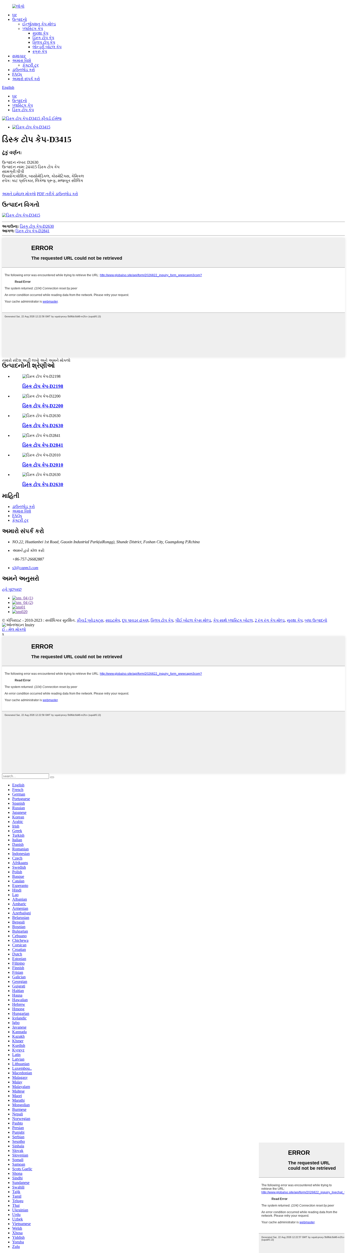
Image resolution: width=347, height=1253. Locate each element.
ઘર (14, 15)
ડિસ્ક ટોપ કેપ (43, 38)
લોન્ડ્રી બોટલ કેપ (47, 47)
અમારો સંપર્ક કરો (26, 79)
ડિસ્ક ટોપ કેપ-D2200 (42, 405)
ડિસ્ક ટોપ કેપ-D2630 (37, 226)
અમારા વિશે (21, 60)
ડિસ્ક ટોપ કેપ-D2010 (42, 465)
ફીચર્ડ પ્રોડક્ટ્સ (90, 620)
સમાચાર (19, 56)
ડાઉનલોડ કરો (23, 70)
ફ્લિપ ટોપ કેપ (44, 42)
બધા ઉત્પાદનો (316, 620)
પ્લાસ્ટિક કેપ (32, 28)
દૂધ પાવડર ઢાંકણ (135, 620)
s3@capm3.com (25, 568)
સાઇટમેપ (112, 620)
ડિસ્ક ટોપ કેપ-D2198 (42, 386)
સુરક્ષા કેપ (40, 33)
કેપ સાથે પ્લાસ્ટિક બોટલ (233, 620)
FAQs (17, 74)
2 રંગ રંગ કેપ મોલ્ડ (270, 620)
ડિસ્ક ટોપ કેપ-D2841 (32, 231)
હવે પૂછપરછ (12, 589)
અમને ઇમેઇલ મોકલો (19, 194)
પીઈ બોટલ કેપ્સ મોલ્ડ (193, 620)
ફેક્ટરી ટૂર (30, 65)
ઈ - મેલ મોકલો (14, 629)
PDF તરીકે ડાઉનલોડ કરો (57, 194)
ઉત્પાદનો (19, 19)
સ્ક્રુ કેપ (40, 51)
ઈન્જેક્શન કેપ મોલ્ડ (39, 24)
